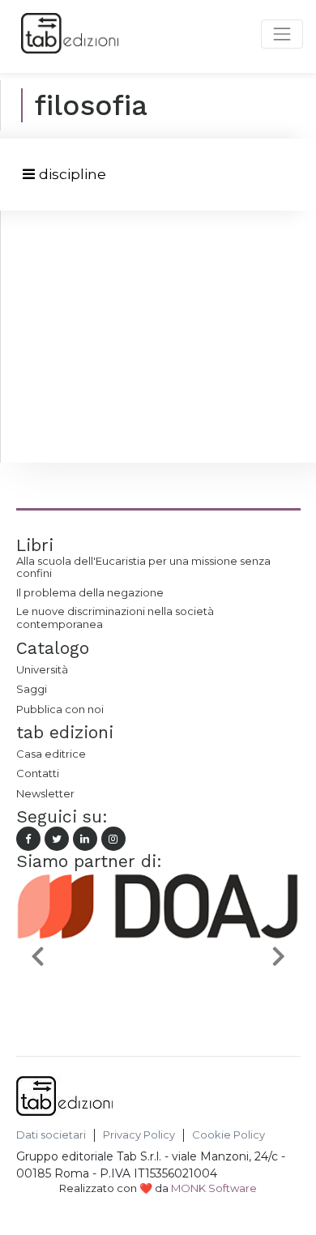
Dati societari (51, 1135)
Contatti (37, 773)
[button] (37, 955)
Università (42, 669)
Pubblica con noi (60, 709)
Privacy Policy (139, 1135)
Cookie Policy (228, 1135)
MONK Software (214, 1188)
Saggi (31, 688)
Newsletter (45, 793)
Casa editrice (51, 753)
